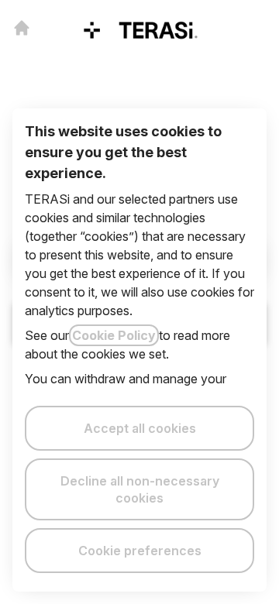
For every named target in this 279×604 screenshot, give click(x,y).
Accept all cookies (140, 428)
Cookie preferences (140, 550)
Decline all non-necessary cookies (139, 489)
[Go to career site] (21, 28)
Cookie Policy (114, 335)
